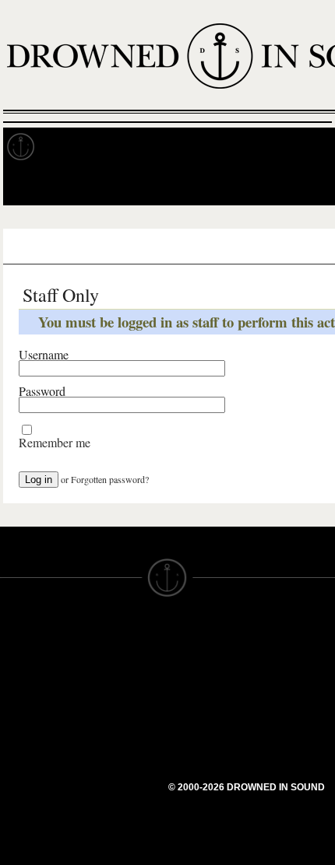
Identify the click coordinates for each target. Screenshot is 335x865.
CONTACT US (122, 637)
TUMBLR (108, 769)
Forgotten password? (110, 479)
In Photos (228, 147)
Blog (293, 147)
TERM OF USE (208, 651)
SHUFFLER (115, 755)
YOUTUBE (112, 783)
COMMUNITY (36, 833)
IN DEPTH (27, 707)
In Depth (151, 147)
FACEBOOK (116, 727)
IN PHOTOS (32, 721)
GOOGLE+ (113, 713)
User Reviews (132, 247)
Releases (51, 247)
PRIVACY (193, 665)
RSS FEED (113, 797)
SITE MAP (27, 679)
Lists (202, 247)
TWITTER (110, 741)
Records (77, 147)
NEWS (17, 693)
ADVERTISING (207, 679)
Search (300, 185)
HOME (18, 665)
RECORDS (29, 735)
